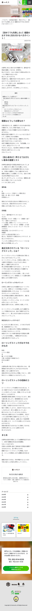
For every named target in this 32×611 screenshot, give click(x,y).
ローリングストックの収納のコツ (12, 114)
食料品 (6, 102)
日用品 (6, 104)
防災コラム (22, 20)
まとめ (4, 116)
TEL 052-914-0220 (16, 559)
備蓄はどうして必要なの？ (10, 96)
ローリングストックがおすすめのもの (13, 113)
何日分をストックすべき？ (11, 111)
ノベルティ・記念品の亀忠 (9, 20)
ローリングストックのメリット (13, 109)
